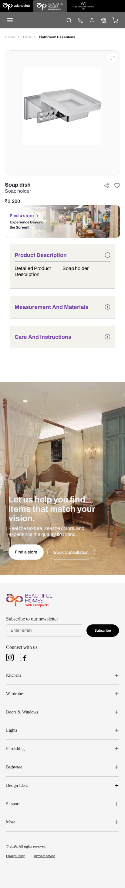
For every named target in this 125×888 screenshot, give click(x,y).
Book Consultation (71, 552)
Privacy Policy (15, 856)
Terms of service (44, 856)
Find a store (22, 215)
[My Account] (92, 20)
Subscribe (102, 630)
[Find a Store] (103, 20)
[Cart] (115, 20)
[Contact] (80, 20)
